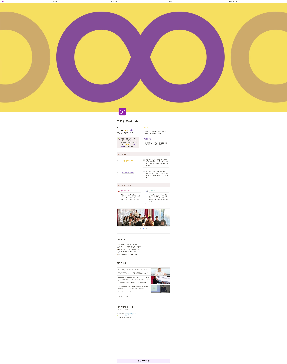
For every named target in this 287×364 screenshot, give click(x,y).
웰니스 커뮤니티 (173, 1)
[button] (140, 228)
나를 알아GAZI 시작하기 (143, 361)
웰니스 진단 (114, 1)
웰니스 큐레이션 (233, 1)
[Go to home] (3, 1)
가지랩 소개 (54, 1)
